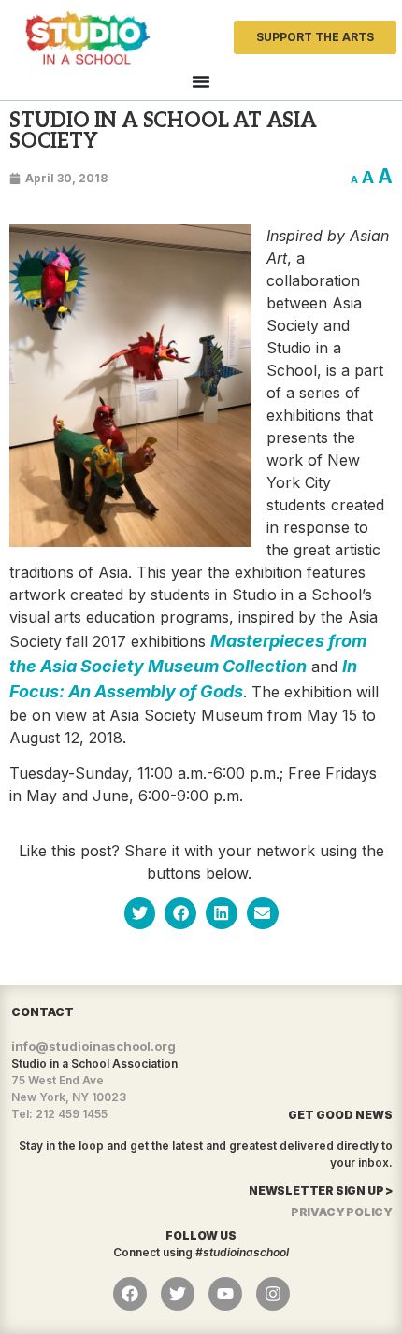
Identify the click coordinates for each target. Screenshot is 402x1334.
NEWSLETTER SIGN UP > (321, 1190)
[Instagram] (273, 1294)
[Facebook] (130, 1294)
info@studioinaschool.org (93, 1046)
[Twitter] (177, 1294)
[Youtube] (225, 1294)
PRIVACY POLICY (342, 1212)
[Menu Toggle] (201, 81)
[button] (140, 913)
